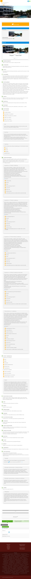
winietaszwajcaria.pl (10, 570)
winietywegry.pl (27, 571)
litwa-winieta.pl (5, 558)
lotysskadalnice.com (11, 559)
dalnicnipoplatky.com (5, 556)
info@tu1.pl (4, 3)
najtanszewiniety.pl (12, 560)
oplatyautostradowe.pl (19, 560)
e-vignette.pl (23, 556)
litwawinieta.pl (10, 558)
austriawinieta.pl (11, 553)
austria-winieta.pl (6, 553)
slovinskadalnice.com (19, 562)
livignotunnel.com (20, 558)
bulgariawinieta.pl (10, 554)
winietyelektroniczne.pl (15, 571)
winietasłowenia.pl (16, 570)
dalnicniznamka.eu (11, 556)
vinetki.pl (11, 565)
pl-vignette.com (25, 560)
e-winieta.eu (27, 556)
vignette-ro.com (16, 564)
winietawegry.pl (22, 570)
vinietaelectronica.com (16, 565)
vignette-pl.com (5, 564)
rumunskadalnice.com (25, 561)
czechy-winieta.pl (13, 555)
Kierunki (8, 545)
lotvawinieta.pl (26, 558)
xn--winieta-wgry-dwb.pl (15, 574)
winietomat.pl (27, 570)
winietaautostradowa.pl (7, 568)
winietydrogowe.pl (8, 571)
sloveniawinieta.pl (5, 562)
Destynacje (8, 546)
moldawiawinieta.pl (6, 560)
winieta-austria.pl (9, 566)
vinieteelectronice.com (23, 565)
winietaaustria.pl (19, 567)
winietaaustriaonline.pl (25, 567)
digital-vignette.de (17, 556)
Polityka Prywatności (22, 544)
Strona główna (8, 18)
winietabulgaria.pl (13, 568)
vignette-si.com (22, 564)
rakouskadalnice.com (12, 561)
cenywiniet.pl (27, 554)
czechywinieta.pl (18, 555)
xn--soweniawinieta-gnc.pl (7, 573)
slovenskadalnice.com (12, 562)
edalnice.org (6, 557)
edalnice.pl (10, 557)
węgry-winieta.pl (18, 572)
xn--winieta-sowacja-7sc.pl (23, 573)
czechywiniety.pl (24, 555)
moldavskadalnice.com (24, 559)
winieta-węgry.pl (10, 567)
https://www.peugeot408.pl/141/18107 (7, 38)
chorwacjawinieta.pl (7, 555)
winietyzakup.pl (13, 572)
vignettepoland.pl (6, 565)
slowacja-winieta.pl (25, 562)
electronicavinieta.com (16, 557)
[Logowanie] (4, 5)
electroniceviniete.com (23, 557)
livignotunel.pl (15, 558)
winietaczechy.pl (25, 568)
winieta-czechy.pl (15, 566)
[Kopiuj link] (13, 38)
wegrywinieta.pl (4, 566)
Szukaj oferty (8, 544)
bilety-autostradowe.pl (24, 553)
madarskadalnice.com (18, 559)
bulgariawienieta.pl (4, 554)
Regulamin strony (22, 545)
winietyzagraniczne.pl (7, 572)
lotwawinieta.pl (5, 559)
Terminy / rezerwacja (16, 24)
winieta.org (14, 567)
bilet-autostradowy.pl (17, 553)
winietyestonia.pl (21, 571)
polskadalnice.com (5, 561)
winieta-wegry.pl (4, 567)
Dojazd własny (5, 528)
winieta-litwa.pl (21, 566)
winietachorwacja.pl (19, 568)
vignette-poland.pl (10, 564)
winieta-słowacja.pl (26, 566)
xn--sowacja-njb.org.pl (24, 572)
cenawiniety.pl (23, 554)
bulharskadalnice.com (17, 554)
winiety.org (3, 571)
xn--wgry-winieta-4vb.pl (15, 573)
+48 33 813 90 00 (6, 2)
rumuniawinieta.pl (18, 561)
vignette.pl (26, 564)
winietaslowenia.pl (4, 570)
